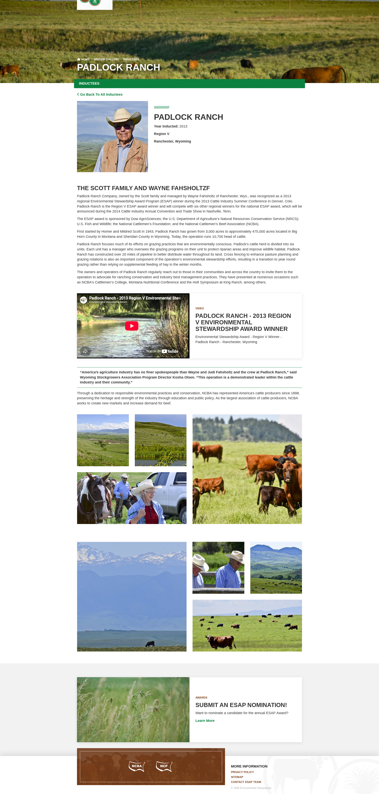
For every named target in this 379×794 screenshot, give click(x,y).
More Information (249, 766)
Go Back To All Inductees (101, 94)
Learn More (205, 721)
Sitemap (237, 777)
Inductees (131, 59)
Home (85, 59)
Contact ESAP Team (246, 782)
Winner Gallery (106, 59)
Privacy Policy (242, 772)
